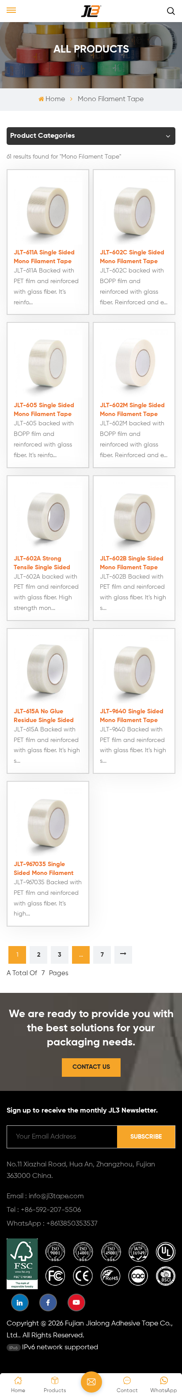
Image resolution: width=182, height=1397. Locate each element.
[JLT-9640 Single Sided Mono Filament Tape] (134, 669)
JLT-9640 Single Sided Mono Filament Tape (131, 715)
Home (55, 99)
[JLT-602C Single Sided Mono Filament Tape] (134, 210)
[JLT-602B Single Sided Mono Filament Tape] (134, 516)
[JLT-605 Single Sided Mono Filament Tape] (48, 363)
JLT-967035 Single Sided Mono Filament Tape (43, 869)
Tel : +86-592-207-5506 (44, 1210)
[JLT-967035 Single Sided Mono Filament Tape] (48, 822)
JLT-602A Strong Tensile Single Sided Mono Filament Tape (43, 564)
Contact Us (91, 1067)
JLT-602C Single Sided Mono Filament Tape (132, 257)
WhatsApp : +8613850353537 (52, 1223)
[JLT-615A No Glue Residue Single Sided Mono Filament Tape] (48, 669)
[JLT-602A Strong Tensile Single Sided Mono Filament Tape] (48, 516)
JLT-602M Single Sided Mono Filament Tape (132, 409)
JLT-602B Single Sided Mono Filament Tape (131, 563)
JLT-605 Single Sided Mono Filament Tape (44, 409)
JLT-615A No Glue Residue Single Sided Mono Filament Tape (44, 716)
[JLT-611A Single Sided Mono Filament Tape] (48, 210)
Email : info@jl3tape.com (45, 1196)
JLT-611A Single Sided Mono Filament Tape (44, 257)
